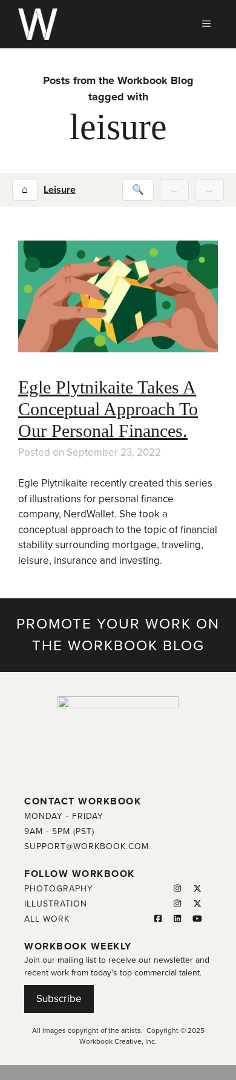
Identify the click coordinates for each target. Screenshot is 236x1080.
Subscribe (59, 998)
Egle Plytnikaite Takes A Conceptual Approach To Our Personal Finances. (108, 409)
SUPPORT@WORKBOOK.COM (86, 846)
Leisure (60, 190)
